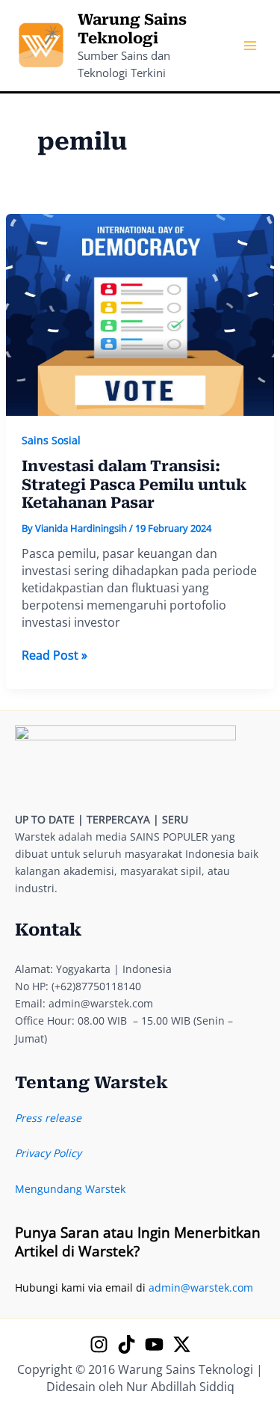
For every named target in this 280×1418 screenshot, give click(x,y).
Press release (48, 1118)
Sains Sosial (51, 440)
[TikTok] (126, 1344)
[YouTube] (154, 1344)
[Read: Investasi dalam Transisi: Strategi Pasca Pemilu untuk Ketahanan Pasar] (140, 314)
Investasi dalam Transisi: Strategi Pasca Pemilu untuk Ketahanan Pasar (134, 484)
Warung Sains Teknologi (132, 28)
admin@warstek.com (201, 1287)
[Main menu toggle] (249, 46)
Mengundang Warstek (70, 1189)
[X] (181, 1344)
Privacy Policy (48, 1153)
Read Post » (54, 655)
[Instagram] (99, 1344)
